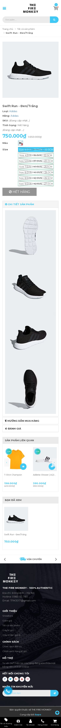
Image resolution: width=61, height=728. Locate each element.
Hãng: (6, 115)
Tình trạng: (9, 125)
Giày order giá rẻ (11, 635)
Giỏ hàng (55, 725)
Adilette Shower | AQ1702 (45, 475)
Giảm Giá (18, 725)
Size (5, 149)
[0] (56, 8)
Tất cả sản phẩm (11, 625)
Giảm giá (7, 620)
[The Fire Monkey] (30, 8)
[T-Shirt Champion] (16, 459)
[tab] (30, 204)
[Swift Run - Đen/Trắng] (16, 519)
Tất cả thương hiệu (6, 724)
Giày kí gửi (8, 630)
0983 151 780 (20, 596)
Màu (5, 143)
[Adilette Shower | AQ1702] (45, 459)
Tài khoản (30, 725)
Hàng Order (43, 725)
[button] (30, 204)
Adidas (13, 111)
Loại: (5, 111)
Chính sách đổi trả (12, 646)
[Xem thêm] (23, 466)
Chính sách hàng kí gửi (14, 651)
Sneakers (7, 615)
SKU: (5, 120)
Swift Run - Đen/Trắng (15, 534)
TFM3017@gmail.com (23, 600)
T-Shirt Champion (13, 475)
